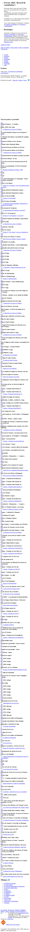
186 (2, 696)
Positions (6, 62)
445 (2, 681)
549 (2, 351)
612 (2, 549)
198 (2, 713)
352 (2, 240)
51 (1, 395)
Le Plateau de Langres (10, 883)
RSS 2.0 (23, 911)
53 (1, 135)
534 (2, 765)
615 (2, 565)
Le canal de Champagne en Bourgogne (14, 886)
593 (2, 621)
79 (1, 409)
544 (2, 666)
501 (2, 254)
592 (2, 722)
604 (2, 519)
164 (2, 651)
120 (2, 752)
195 (2, 710)
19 (1, 491)
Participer (17, 910)
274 (2, 824)
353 (2, 460)
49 (1, 561)
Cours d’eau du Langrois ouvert (11, 588)
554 (2, 269)
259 (2, 776)
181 (2, 716)
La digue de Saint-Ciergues (10, 360)
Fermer (8, 44)
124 (2, 275)
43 (1, 674)
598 (2, 331)
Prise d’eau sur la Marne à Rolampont (13, 475)
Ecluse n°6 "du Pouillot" (9, 198)
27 (1, 160)
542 (2, 639)
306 (2, 836)
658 (2, 699)
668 (2, 585)
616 (2, 497)
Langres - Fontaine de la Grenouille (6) (13, 637)
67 (1, 630)
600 (2, 220)
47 (1, 420)
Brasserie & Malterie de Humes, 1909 (13, 169)
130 (2, 228)
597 (2, 299)
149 (2, 770)
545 (2, 601)
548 (2, 590)
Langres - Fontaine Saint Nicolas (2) (12, 394)
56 (1, 336)
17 (1, 340)
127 (2, 206)
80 (1, 434)
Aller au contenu (5, 47)
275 (2, 799)
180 (2, 796)
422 (2, 848)
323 (2, 606)
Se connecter (4, 910)
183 (2, 843)
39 (1, 401)
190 (2, 660)
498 (2, 283)
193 (2, 684)
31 (1, 157)
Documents (7, 59)
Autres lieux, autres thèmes (11, 901)
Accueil (6, 54)
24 (1, 154)
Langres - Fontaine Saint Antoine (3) (12, 487)
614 (2, 609)
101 (2, 654)
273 (2, 827)
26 (1, 164)
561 (2, 263)
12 (1, 320)
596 (2, 246)
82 (1, 480)
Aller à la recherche (24, 47)
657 (2, 739)
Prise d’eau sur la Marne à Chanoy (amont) (14, 239)
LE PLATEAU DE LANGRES (11, 594)
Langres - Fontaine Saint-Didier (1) (12, 408)
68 (1, 645)
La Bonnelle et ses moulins (10, 355)
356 (2, 494)
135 (2, 471)
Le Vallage (7, 894)
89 (1, 728)
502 (2, 251)
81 (1, 412)
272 (2, 793)
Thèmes (6, 57)
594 (2, 314)
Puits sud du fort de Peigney (10, 605)
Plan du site (4, 49)
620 (2, 762)
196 (2, 704)
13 (1, 573)
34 (1, 788)
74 (1, 570)
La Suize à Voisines (8, 863)
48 (1, 431)
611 (2, 544)
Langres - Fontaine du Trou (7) (11, 613)
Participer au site (8, 42)
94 (1, 785)
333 (2, 598)
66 (1, 510)
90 (1, 731)
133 (2, 235)
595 (2, 125)
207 (2, 174)
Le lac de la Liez (7, 743)
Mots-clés (15, 80)
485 (2, 191)
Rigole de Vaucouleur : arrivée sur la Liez (14, 748)
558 (2, 454)
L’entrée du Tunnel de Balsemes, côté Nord (14, 847)
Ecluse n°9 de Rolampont (9, 583)
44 (1, 382)
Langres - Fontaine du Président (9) (12, 501)
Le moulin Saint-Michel (9, 726)
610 (2, 483)
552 (2, 867)
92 (1, 555)
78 (1, 364)
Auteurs (6, 60)
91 (1, 749)
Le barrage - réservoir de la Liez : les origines (15, 791)
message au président (11, 24)
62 (1, 243)
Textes (25, 80)
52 (1, 448)
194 (2, 693)
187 (2, 690)
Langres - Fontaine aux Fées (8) (11, 569)
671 (2, 513)
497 (2, 286)
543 (2, 872)
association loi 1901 (23, 913)
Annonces (3, 44)
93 (1, 671)
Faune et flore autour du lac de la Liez (13, 876)
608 (2, 404)
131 (2, 579)
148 (2, 525)
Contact (7, 911)
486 (2, 466)
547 (2, 417)
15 (1, 296)
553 (2, 424)
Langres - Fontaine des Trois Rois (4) (13, 548)
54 (1, 534)
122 (2, 505)
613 (2, 633)
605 (2, 759)
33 (1, 839)
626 (2, 734)
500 (2, 257)
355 (2, 463)
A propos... (7, 902)
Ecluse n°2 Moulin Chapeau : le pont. (13, 509)
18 (1, 289)
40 (1, 576)
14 (1, 317)
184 (2, 830)
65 (1, 225)
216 (2, 541)
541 (2, 398)
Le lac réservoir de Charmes (10, 769)
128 (2, 181)
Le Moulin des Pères (8, 624)
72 (1, 538)
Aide (5, 65)
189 (2, 663)
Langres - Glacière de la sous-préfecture (13, 441)
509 (2, 859)
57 (1, 305)
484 (2, 188)
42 (1, 445)
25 (1, 146)
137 (2, 437)
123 (2, 177)
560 (2, 272)
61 (1, 293)
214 (2, 488)
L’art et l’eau (7, 899)
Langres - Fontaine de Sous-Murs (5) (12, 553)
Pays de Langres (8, 885)
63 (1, 131)
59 (1, 345)
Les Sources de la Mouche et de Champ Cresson (16, 807)
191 (2, 657)
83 (1, 853)
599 (2, 528)
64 (1, 148)
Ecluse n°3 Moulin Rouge (10, 278)
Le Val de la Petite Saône (10, 888)
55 (1, 522)
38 (1, 595)
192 (2, 678)
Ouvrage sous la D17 (8, 834)
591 (2, 803)
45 (1, 378)
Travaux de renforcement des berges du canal (15, 669)
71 (1, 387)
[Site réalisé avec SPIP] (10, 917)
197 (2, 707)
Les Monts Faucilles (9, 895)
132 (2, 122)
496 (2, 260)
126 (2, 212)
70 (1, 648)
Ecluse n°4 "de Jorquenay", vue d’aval (13, 215)
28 (1, 140)
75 (1, 477)
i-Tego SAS (10, 919)
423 (2, 809)
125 (2, 280)
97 (1, 864)
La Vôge (6, 897)
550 (2, 348)
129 (2, 194)
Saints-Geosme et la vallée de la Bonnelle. (14, 783)
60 (1, 307)
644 (2, 451)
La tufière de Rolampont (9, 737)
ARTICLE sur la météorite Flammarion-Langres (15, 470)
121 (2, 516)
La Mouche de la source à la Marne (12, 129)
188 (2, 687)
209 (2, 199)
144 (2, 373)
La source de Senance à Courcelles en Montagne (16, 820)
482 (2, 457)
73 (1, 615)
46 (1, 370)
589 (2, 816)
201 (2, 217)
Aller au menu (14, 47)
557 (2, 502)
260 (2, 361)
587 (2, 821)
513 (2, 626)
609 (2, 390)
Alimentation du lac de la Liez (11, 703)
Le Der (6, 889)
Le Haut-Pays (7, 892)
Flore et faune (7, 898)
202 (2, 143)
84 (1, 856)
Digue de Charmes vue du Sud (11, 376)
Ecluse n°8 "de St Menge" (10, 368)
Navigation (7, 63)
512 (2, 719)
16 (1, 328)
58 (1, 323)
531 (2, 779)
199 (2, 744)
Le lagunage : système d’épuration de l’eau (14, 267)
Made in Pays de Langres (13, 924)
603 (2, 773)
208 (2, 171)
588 (2, 812)
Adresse (20, 80)
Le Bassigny (7, 891)
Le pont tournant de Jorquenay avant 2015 (14, 210)
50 (1, 558)
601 (2, 356)
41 (1, 442)
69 (1, 642)
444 (2, 618)
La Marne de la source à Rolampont (12, 430)
